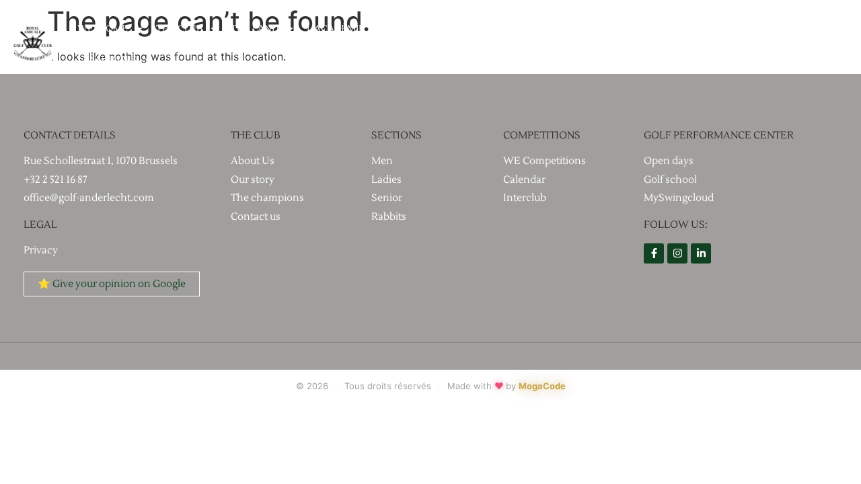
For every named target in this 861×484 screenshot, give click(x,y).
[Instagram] (677, 253)
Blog (581, 29)
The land (254, 29)
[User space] (841, 44)
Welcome (102, 29)
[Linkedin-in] (701, 253)
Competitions (429, 29)
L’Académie (336, 29)
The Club (179, 29)
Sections (516, 29)
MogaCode (542, 385)
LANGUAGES (107, 60)
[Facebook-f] (654, 253)
